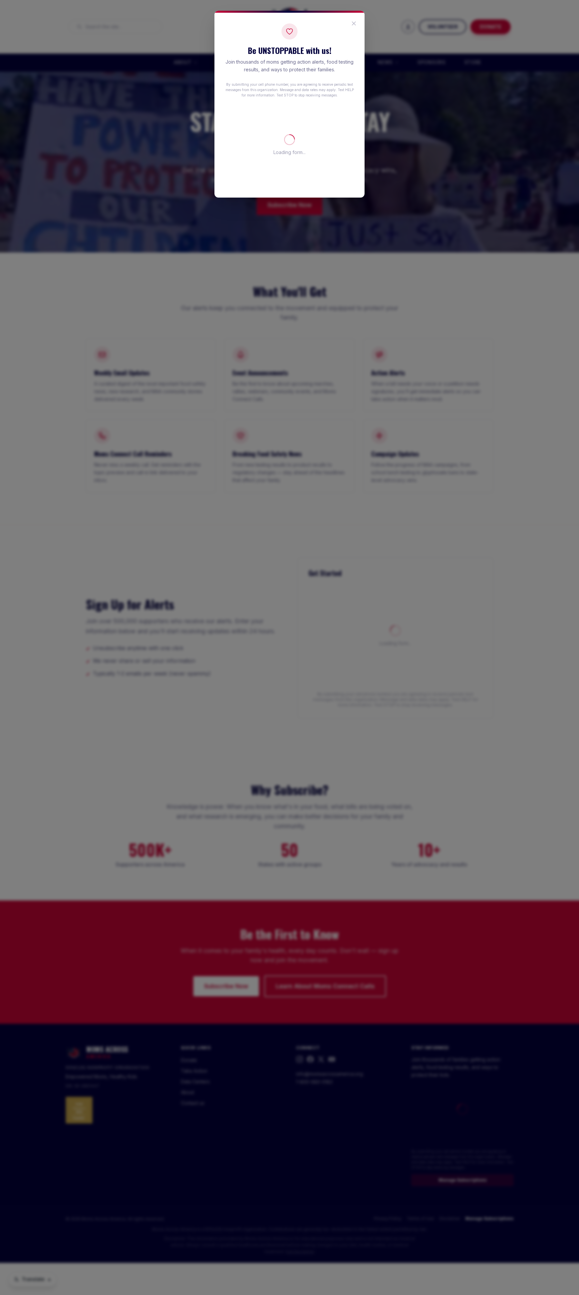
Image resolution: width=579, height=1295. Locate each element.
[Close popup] (353, 23)
